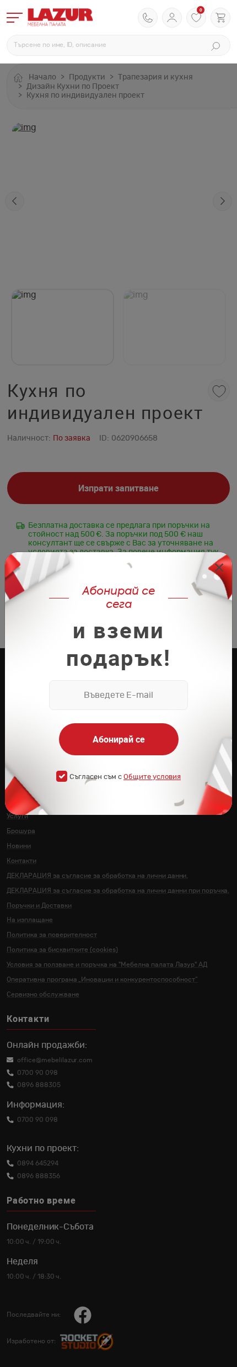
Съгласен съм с (125, 777)
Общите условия (152, 777)
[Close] (219, 569)
